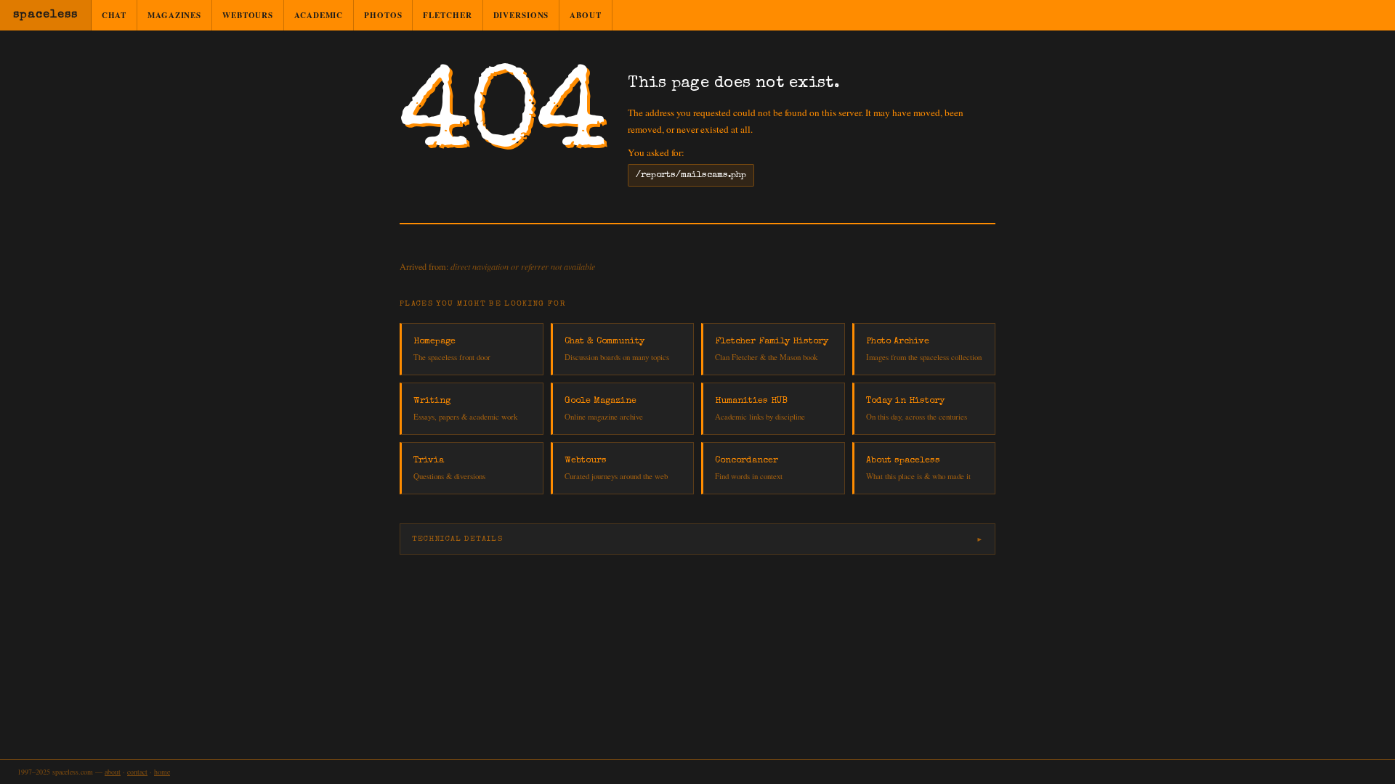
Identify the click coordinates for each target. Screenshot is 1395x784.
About (585, 15)
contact (137, 772)
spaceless (45, 15)
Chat (114, 15)
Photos (383, 15)
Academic (318, 15)
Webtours (247, 15)
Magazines (174, 15)
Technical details (457, 539)
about (113, 772)
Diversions (521, 15)
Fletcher (447, 15)
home (162, 772)
